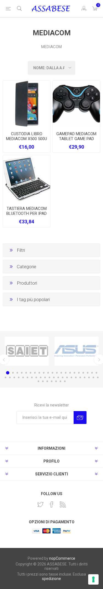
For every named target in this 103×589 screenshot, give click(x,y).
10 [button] (48, 373)
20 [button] (92, 373)
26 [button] (23, 377)
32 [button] (49, 377)
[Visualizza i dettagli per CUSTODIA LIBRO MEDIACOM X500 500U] (26, 104)
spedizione (51, 578)
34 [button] (58, 377)
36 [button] (67, 377)
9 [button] (43, 373)
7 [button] (35, 373)
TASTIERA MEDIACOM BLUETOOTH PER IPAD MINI (26, 213)
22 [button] (5, 377)
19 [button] (87, 373)
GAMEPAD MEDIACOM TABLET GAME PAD (76, 136)
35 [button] (62, 377)
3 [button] (17, 373)
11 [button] (52, 373)
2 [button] (13, 373)
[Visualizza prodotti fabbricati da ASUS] (76, 351)
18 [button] (83, 373)
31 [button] (45, 377)
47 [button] (51, 381)
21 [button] (96, 373)
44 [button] (38, 381)
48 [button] (56, 381)
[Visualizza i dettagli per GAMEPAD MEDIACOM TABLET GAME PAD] (76, 104)
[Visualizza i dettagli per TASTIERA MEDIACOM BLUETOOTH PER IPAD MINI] (26, 178)
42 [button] (93, 377)
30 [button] (40, 377)
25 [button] (19, 377)
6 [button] (30, 373)
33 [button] (54, 377)
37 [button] (71, 377)
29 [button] (36, 377)
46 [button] (47, 381)
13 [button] (61, 373)
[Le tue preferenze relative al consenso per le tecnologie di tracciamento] (93, 579)
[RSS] (63, 504)
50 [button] (65, 381)
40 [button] (84, 377)
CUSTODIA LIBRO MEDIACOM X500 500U (26, 136)
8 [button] (39, 373)
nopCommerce (62, 558)
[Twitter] (40, 504)
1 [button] (7, 372)
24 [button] (14, 377)
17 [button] (79, 373)
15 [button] (70, 373)
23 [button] (10, 377)
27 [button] (27, 377)
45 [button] (43, 381)
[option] (27, 351)
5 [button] (26, 373)
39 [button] (80, 377)
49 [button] (60, 381)
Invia (80, 417)
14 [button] (65, 373)
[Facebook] (51, 504)
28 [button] (32, 377)
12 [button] (57, 373)
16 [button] (74, 373)
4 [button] (22, 373)
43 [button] (98, 377)
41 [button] (89, 377)
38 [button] (76, 377)
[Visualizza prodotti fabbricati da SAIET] (27, 351)
